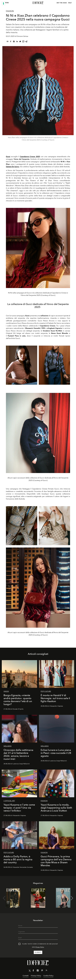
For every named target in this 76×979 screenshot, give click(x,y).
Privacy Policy (40, 947)
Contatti (25, 976)
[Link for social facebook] (33, 971)
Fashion (10, 11)
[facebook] (10, 42)
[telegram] (26, 42)
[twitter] (20, 42)
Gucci (8, 157)
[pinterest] (13, 42)
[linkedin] (17, 42)
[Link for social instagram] (38, 971)
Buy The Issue (62, 3)
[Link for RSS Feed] (46, 971)
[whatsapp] (23, 42)
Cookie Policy (48, 976)
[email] (7, 42)
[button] (72, 898)
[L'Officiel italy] (38, 2)
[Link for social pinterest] (42, 971)
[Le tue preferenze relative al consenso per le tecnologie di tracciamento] (3, 3)
